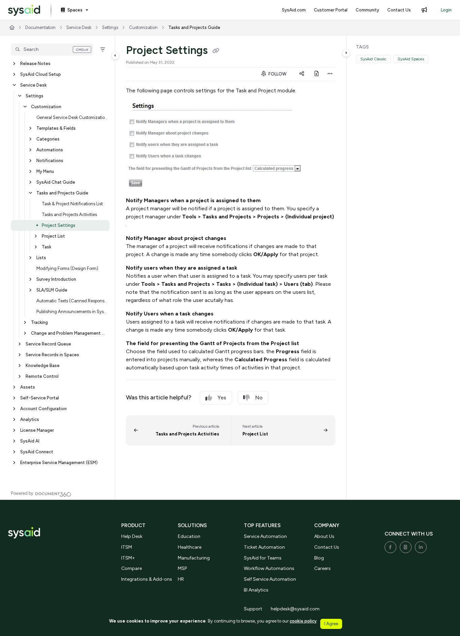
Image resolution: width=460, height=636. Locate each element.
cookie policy (303, 621)
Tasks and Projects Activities (69, 214)
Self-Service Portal (39, 397)
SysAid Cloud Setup (40, 74)
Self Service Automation (270, 579)
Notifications (49, 160)
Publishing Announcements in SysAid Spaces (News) (72, 311)
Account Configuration (43, 408)
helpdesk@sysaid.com (295, 609)
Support (253, 609)
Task (46, 246)
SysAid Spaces (411, 59)
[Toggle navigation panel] (115, 56)
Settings (110, 27)
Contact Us (326, 547)
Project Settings (58, 225)
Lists (41, 257)
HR (181, 579)
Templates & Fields (56, 128)
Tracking (39, 322)
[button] (52, 49)
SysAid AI (29, 441)
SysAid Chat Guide (55, 182)
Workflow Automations (269, 568)
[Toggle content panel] (346, 53)
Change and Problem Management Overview (69, 333)
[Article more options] (330, 74)
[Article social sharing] (301, 74)
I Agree (331, 623)
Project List (53, 236)
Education (189, 536)
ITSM (126, 547)
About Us (324, 536)
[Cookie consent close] (348, 624)
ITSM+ (128, 558)
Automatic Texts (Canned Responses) (72, 300)
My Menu (45, 171)
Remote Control (42, 376)
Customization (143, 27)
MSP (182, 568)
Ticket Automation (264, 547)
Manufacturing (194, 558)
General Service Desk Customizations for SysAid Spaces (72, 117)
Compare (131, 568)
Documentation (40, 27)
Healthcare (189, 547)
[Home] (24, 10)
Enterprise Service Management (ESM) (59, 462)
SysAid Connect (36, 451)
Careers (322, 568)
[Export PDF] (316, 74)
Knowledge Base (43, 365)
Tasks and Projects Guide (194, 27)
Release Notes (35, 63)
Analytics (29, 419)
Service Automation (265, 536)
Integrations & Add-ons (146, 579)
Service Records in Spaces (52, 354)
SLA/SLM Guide (51, 290)
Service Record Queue (48, 343)
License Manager (37, 430)
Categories (48, 139)
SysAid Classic (373, 59)
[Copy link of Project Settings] (215, 51)
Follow (277, 74)
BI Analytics (256, 590)
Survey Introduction (56, 279)
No (259, 397)
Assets (27, 387)
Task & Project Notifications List (72, 203)
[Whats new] (424, 10)
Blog (319, 558)
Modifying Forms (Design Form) (67, 268)
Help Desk (131, 536)
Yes (222, 397)
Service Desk (78, 27)
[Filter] (103, 50)
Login (446, 9)
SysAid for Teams (263, 558)
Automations (49, 149)
